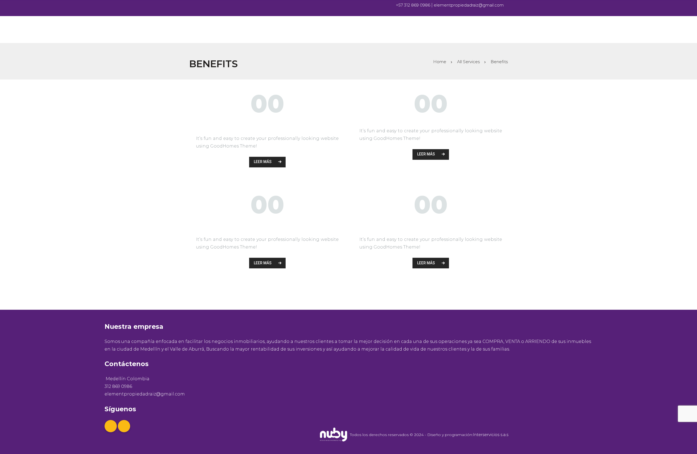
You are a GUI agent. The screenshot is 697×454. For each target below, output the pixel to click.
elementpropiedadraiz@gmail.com (469, 5)
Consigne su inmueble (267, 224)
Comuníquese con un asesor (430, 119)
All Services (468, 61)
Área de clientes (431, 224)
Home (439, 61)
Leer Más (262, 161)
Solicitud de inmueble (267, 123)
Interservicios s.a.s (490, 434)
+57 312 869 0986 (413, 5)
